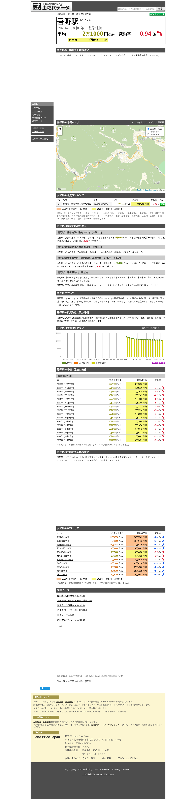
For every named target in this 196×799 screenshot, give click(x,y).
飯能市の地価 (38, 132)
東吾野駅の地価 (64, 552)
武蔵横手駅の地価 (65, 560)
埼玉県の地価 (38, 128)
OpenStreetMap (150, 190)
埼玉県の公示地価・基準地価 (71, 605)
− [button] (60, 133)
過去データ (37, 121)
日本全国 (61, 14)
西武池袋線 (100, 318)
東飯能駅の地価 (64, 545)
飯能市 (79, 14)
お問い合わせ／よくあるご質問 (80, 758)
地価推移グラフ (39, 118)
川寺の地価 (62, 575)
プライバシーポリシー (127, 758)
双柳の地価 (62, 571)
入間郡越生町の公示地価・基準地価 (74, 600)
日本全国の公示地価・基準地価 (72, 610)
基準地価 (69, 702)
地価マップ (37, 111)
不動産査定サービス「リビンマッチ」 (105, 725)
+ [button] (60, 128)
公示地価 (59, 702)
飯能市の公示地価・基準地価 (71, 596)
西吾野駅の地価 (64, 556)
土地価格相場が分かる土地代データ (98, 774)
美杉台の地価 (63, 567)
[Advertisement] (42, 56)
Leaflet (139, 190)
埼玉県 (71, 14)
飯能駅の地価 (63, 537)
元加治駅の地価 (64, 548)
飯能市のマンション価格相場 (71, 620)
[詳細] (162, 204)
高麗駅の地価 (63, 541)
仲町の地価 (62, 563)
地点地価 (36, 115)
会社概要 (106, 758)
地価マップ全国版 (40, 139)
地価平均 (36, 108)
